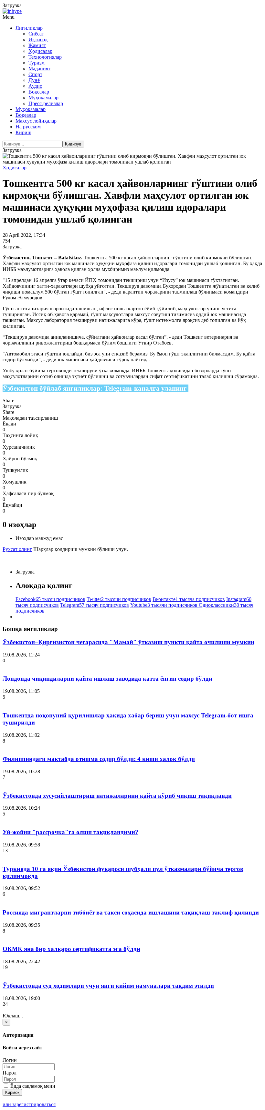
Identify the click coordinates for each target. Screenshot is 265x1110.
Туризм (36, 62)
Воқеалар (38, 92)
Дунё (34, 80)
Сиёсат (36, 33)
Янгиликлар (29, 28)
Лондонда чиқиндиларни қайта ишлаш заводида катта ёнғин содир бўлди (107, 678)
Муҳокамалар (43, 97)
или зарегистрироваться (29, 1104)
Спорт (35, 74)
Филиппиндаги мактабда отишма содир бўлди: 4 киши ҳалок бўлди (99, 758)
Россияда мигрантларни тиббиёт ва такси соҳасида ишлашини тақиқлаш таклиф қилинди (131, 912)
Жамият (37, 45)
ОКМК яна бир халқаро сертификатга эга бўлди (71, 948)
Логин (10, 1060)
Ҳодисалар (40, 51)
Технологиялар (45, 57)
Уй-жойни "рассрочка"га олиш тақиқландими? (70, 832)
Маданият (39, 68)
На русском (28, 126)
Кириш (23, 132)
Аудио (35, 86)
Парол (9, 1072)
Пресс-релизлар (45, 103)
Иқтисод (38, 39)
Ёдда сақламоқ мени (32, 1086)
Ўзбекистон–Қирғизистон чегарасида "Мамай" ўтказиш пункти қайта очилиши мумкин (128, 642)
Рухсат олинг (17, 549)
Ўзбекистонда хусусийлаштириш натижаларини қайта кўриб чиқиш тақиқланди (117, 795)
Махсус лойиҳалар (36, 121)
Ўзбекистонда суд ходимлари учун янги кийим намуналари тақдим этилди (108, 985)
